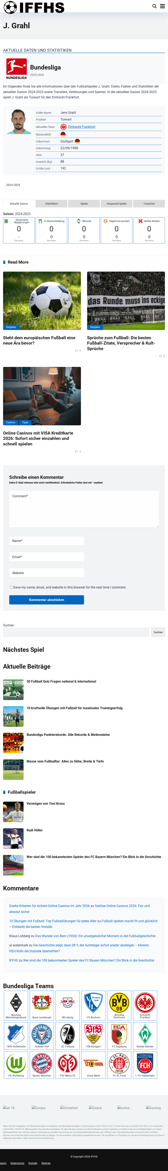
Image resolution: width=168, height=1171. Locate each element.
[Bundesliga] (84, 69)
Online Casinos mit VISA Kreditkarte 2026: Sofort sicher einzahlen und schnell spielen (38, 438)
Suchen (8, 625)
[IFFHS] (34, 7)
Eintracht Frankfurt (81, 127)
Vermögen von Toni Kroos (46, 804)
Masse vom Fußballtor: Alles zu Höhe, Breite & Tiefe (65, 761)
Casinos (10, 422)
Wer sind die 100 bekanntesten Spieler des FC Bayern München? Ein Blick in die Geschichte (94, 857)
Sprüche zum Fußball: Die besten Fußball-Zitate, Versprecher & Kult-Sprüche (121, 343)
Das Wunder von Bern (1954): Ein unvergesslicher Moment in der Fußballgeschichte (95, 936)
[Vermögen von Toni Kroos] (13, 821)
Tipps (25, 422)
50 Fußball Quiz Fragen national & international (61, 681)
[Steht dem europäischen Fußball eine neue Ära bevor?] (42, 301)
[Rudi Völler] (13, 848)
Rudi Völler (35, 830)
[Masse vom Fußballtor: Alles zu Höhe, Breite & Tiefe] (13, 779)
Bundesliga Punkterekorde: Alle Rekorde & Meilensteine (68, 735)
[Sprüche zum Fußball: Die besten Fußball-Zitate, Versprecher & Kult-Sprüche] (126, 301)
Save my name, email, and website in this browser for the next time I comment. (69, 587)
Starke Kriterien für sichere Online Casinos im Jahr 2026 (49, 906)
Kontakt (32, 1163)
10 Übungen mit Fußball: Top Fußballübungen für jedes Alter (52, 921)
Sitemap (46, 1163)
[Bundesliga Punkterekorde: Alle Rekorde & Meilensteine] (13, 752)
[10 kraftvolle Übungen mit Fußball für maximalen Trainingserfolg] (13, 725)
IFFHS (13, 960)
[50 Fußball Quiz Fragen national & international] (13, 699)
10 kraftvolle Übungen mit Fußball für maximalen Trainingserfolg (75, 708)
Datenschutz (17, 1163)
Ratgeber (11, 327)
